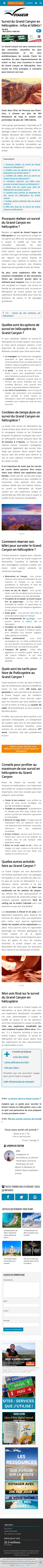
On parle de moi (32, 1553)
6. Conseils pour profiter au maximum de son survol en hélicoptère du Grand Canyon (21, 195)
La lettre (29, 3)
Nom (5, 1301)
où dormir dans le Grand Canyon (23, 1098)
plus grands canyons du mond (25, 1118)
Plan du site (25, 1555)
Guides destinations (11, 1531)
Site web (6, 1321)
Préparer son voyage (15, 3)
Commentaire (8, 1280)
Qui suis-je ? (8, 1528)
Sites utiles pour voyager (12, 1534)
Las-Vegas (30, 618)
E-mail (6, 1311)
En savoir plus (20, 1565)
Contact (16, 1555)
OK (28, 1565)
